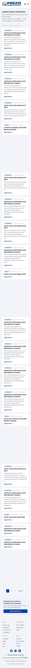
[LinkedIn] (19, 651)
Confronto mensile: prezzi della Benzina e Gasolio (15, 129)
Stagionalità (19, 627)
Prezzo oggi (6, 625)
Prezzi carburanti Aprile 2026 (14, 517)
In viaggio (5, 639)
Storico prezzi (20, 625)
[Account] (25, 4)
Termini (18, 646)
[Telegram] (15, 651)
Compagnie (6, 632)
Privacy (18, 643)
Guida (4, 641)
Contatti (18, 639)
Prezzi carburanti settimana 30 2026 (15, 179)
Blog (4, 643)
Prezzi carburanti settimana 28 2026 (15, 227)
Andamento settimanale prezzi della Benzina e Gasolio (15, 203)
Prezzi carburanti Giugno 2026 (15, 274)
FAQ (4, 646)
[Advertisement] (15, 153)
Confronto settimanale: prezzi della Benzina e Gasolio (14, 34)
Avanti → (21, 591)
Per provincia (6, 630)
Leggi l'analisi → (8, 48)
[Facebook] (11, 651)
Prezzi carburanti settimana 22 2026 (15, 470)
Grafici (18, 630)
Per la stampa (20, 641)
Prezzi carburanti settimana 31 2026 (15, 106)
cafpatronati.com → (16, 611)
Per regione (6, 627)
